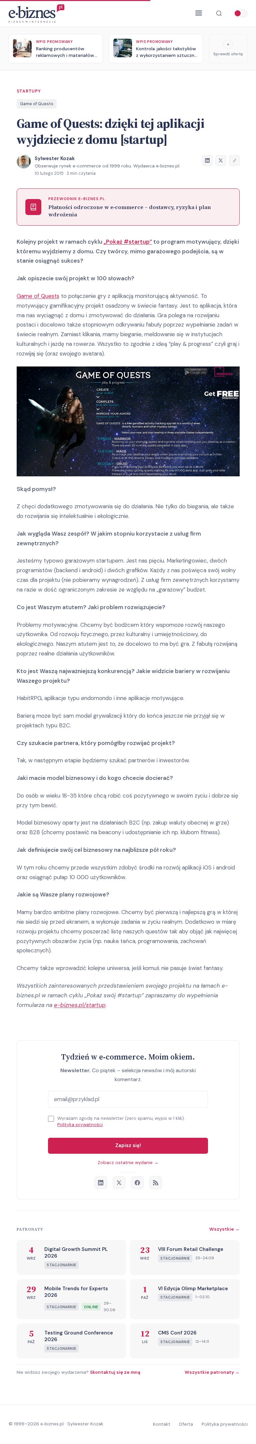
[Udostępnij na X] (220, 160)
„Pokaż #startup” (128, 241)
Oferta (186, 1424)
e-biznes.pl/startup (80, 1005)
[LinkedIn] (100, 1182)
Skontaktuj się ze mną (115, 1372)
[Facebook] (137, 1182)
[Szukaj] (219, 13)
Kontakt (161, 1424)
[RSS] (155, 1182)
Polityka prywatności (80, 1124)
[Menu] (198, 13)
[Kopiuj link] (234, 160)
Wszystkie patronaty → (212, 1372)
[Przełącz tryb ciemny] (241, 13)
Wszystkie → (224, 1229)
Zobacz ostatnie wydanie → (128, 1162)
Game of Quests (36, 104)
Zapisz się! (128, 1145)
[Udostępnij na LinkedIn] (207, 160)
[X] (119, 1182)
